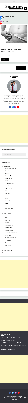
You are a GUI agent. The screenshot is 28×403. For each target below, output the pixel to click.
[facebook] (10, 107)
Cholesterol (7, 170)
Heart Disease (8, 178)
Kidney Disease (8, 188)
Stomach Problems (9, 206)
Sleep (6, 203)
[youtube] (18, 107)
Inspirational (8, 185)
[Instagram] (1, 22)
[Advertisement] (14, 129)
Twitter (13, 393)
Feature (5, 211)
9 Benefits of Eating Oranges (9, 352)
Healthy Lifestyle (9, 225)
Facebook (10, 393)
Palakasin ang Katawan (10, 237)
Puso (6, 242)
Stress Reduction (9, 208)
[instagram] (15, 107)
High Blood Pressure (10, 180)
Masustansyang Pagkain (11, 232)
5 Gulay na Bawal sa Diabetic (9, 340)
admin (13, 51)
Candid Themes (15, 399)
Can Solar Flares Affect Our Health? (11, 337)
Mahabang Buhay (9, 230)
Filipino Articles (7, 213)
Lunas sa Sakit (8, 227)
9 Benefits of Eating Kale (8, 349)
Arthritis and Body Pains (11, 168)
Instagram (16, 393)
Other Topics (8, 198)
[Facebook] (1, 17)
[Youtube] (1, 24)
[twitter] (13, 107)
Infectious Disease (9, 183)
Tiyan (6, 247)
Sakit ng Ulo (8, 245)
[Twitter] (1, 19)
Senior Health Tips (8, 250)
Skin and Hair (8, 201)
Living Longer (8, 191)
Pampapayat (8, 240)
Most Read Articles (5, 46)
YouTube (19, 393)
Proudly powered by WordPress (10, 397)
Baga (6, 217)
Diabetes (3, 45)
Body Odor (7, 220)
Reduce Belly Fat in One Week (11, 49)
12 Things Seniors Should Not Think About (12, 342)
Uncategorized (7, 252)
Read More (5, 59)
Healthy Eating (8, 175)
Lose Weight (18, 45)
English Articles (10, 45)
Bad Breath (7, 215)
